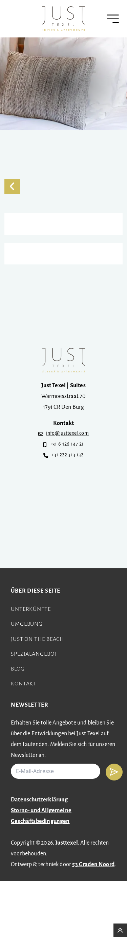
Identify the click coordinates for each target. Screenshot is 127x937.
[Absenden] (114, 772)
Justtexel (66, 843)
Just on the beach (37, 639)
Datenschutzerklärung (39, 800)
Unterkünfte (31, 609)
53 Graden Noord (93, 865)
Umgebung (27, 624)
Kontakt (24, 684)
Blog (18, 669)
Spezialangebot (34, 654)
